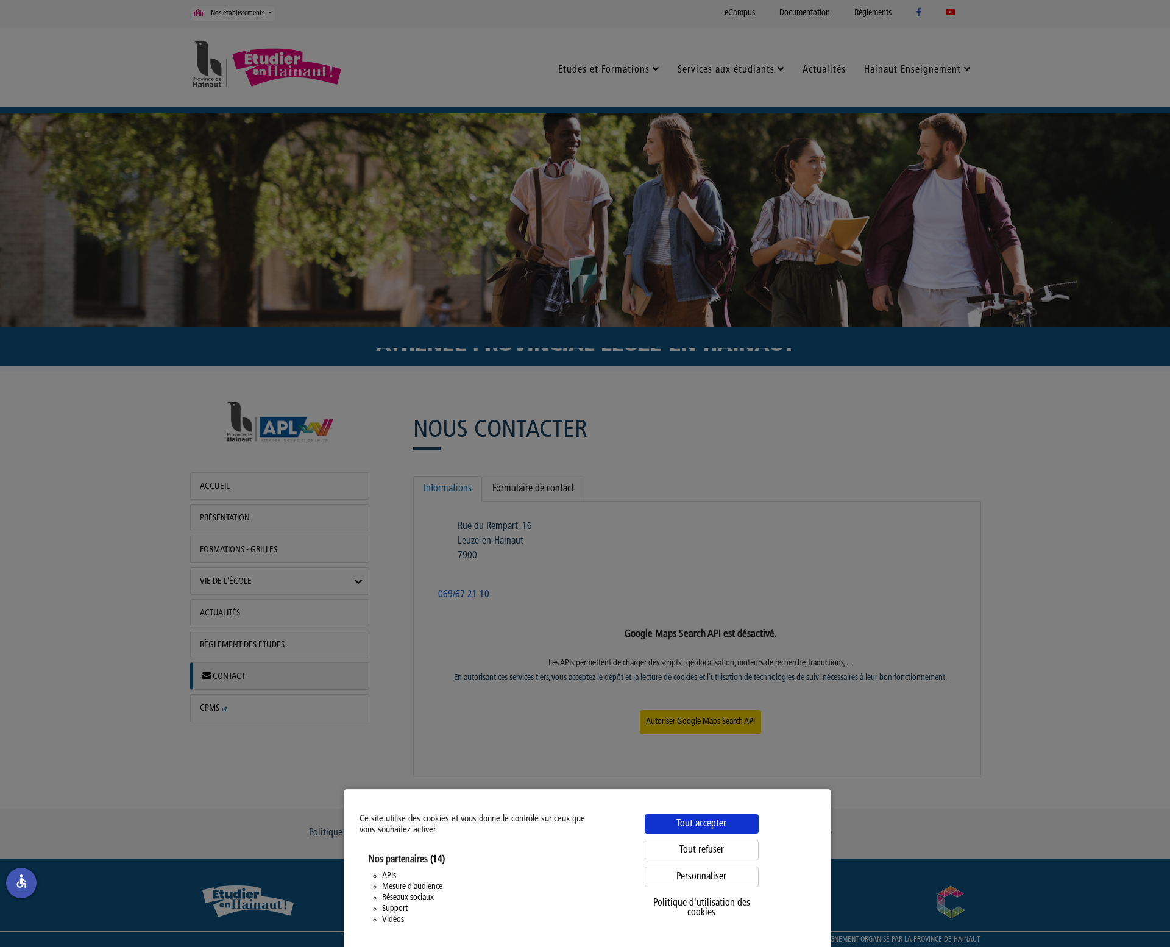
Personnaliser (701, 877)
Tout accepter (701, 824)
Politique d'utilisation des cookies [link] (701, 908)
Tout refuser (701, 850)
